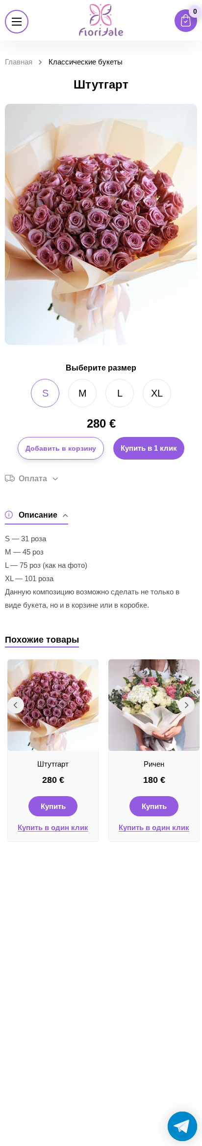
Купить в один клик (53, 828)
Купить (53, 806)
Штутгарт (53, 764)
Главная (18, 62)
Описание (38, 515)
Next (186, 705)
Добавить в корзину (60, 448)
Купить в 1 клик (149, 448)
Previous (15, 705)
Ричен (154, 764)
